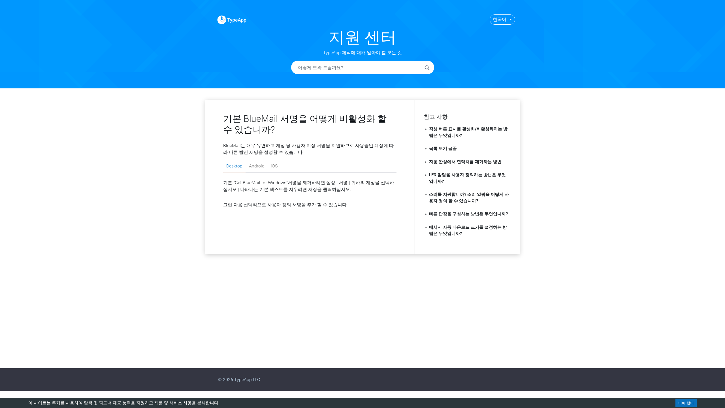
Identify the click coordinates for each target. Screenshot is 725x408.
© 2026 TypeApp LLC (239, 379)
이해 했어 (686, 403)
